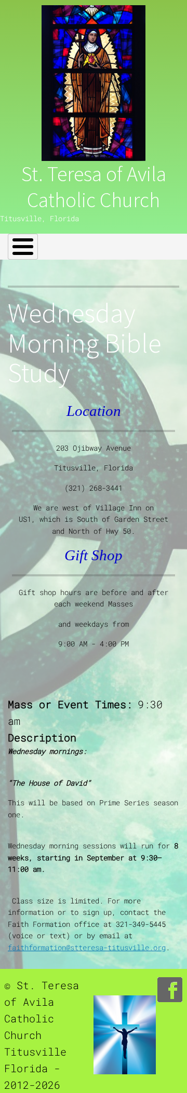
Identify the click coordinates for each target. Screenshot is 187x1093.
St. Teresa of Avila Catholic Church (93, 187)
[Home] (93, 83)
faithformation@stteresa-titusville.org (87, 947)
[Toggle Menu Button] (23, 247)
